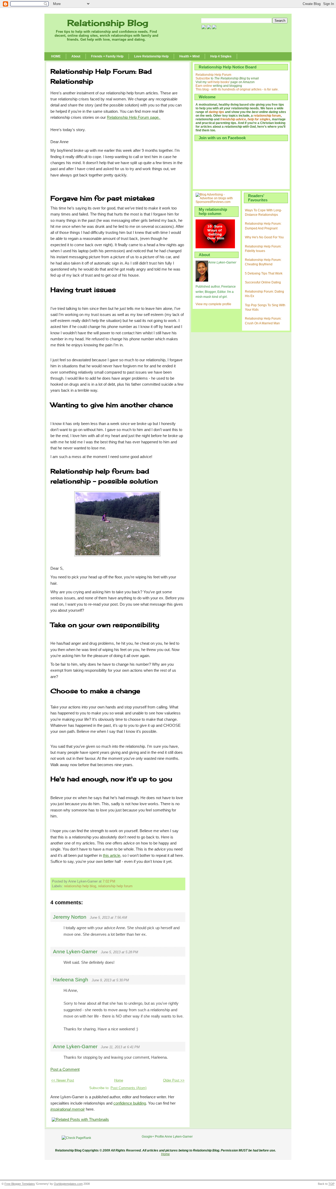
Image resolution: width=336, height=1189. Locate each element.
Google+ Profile (153, 1136)
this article (111, 855)
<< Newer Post (62, 1080)
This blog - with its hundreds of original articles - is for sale (237, 89)
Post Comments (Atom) (128, 1088)
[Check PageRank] (76, 1138)
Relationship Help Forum (213, 75)
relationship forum (267, 115)
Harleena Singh (70, 979)
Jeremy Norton (69, 917)
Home (118, 1080)
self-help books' (218, 82)
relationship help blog (80, 886)
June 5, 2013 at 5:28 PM (119, 952)
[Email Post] (116, 881)
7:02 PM (109, 881)
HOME (56, 56)
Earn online (204, 86)
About (75, 56)
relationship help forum (115, 886)
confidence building (129, 1103)
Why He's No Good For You (264, 237)
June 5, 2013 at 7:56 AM (108, 917)
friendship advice (233, 119)
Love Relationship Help (151, 56)
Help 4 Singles (221, 56)
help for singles (259, 119)
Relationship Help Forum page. (134, 117)
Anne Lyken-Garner (75, 951)
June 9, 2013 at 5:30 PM (110, 980)
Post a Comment (65, 1069)
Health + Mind (189, 56)
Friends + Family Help (107, 56)
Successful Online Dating (263, 282)
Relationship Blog (107, 23)
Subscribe (203, 78)
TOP (331, 1183)
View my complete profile (213, 304)
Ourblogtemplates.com (68, 1183)
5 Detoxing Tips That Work (263, 273)
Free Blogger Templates (19, 1183)
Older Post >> (174, 1080)
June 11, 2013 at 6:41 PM (120, 1047)
